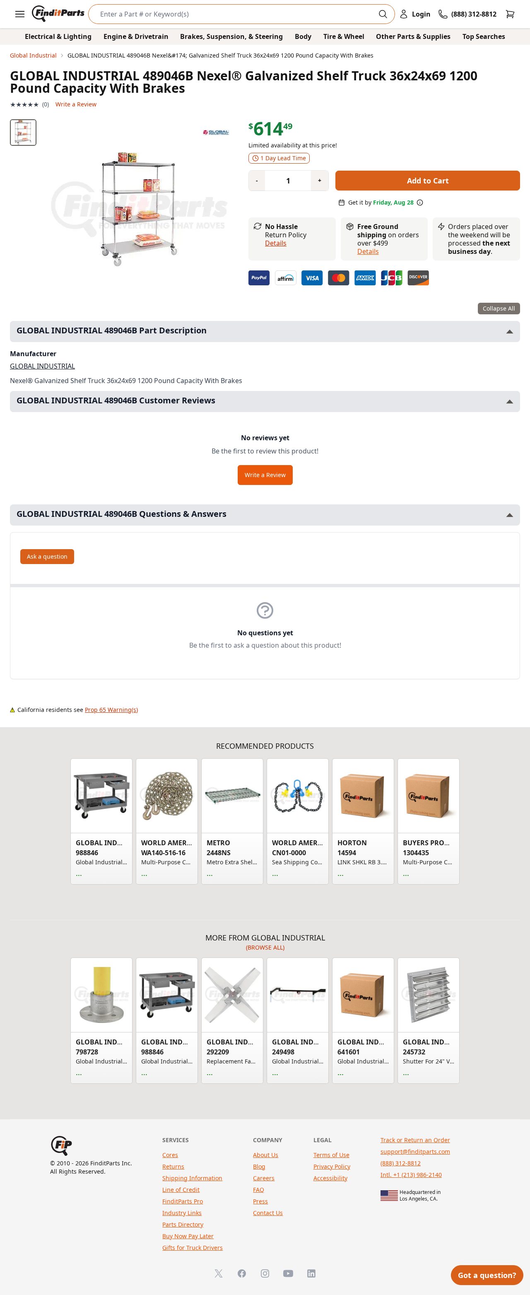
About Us (265, 1155)
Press (260, 1201)
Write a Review (75, 104)
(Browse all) (265, 947)
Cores (170, 1155)
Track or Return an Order (415, 1140)
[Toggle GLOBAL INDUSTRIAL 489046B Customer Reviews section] (509, 401)
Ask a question (47, 556)
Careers (264, 1178)
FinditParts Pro (182, 1201)
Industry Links (182, 1213)
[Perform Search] (383, 14)
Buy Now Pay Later (188, 1236)
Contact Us (268, 1213)
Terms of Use (331, 1155)
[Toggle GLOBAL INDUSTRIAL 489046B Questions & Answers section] (509, 515)
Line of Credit (181, 1190)
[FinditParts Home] (59, 14)
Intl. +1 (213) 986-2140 (411, 1175)
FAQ (258, 1190)
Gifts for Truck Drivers (192, 1248)
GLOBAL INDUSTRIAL (42, 366)
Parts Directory (182, 1224)
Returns (173, 1166)
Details (276, 243)
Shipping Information (192, 1178)
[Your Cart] (510, 14)
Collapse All (499, 308)
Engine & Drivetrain (136, 36)
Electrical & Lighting (58, 36)
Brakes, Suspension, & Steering (231, 36)
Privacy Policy (331, 1166)
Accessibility (330, 1178)
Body (303, 36)
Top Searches (484, 36)
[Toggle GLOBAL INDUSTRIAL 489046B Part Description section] (509, 331)
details (368, 251)
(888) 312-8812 (401, 1163)
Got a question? (487, 1275)
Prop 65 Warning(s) (111, 710)
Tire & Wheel (343, 36)
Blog (259, 1166)
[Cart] (510, 14)
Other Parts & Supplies (413, 36)
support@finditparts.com (415, 1151)
